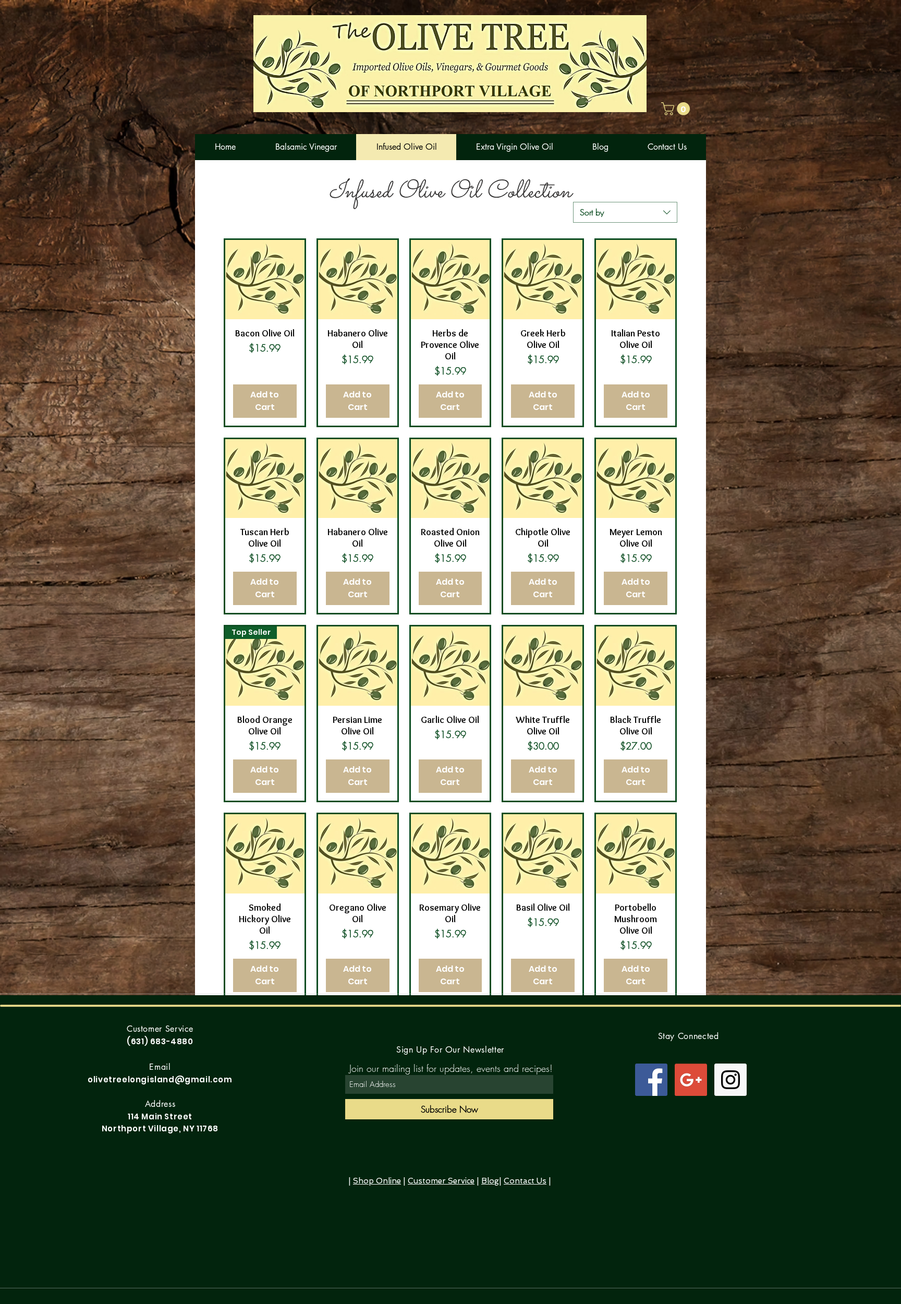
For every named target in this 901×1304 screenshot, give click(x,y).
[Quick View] (265, 279)
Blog (490, 1181)
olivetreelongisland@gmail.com (160, 1079)
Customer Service (441, 1181)
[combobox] (625, 212)
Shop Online (377, 1181)
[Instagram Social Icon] (730, 1080)
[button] (677, 108)
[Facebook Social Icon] (651, 1080)
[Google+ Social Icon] (691, 1080)
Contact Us (525, 1181)
